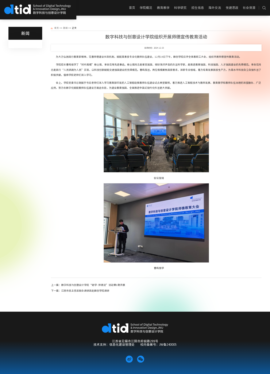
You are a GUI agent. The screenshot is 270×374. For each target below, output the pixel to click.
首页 (56, 28)
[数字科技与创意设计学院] (37, 9)
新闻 (65, 28)
